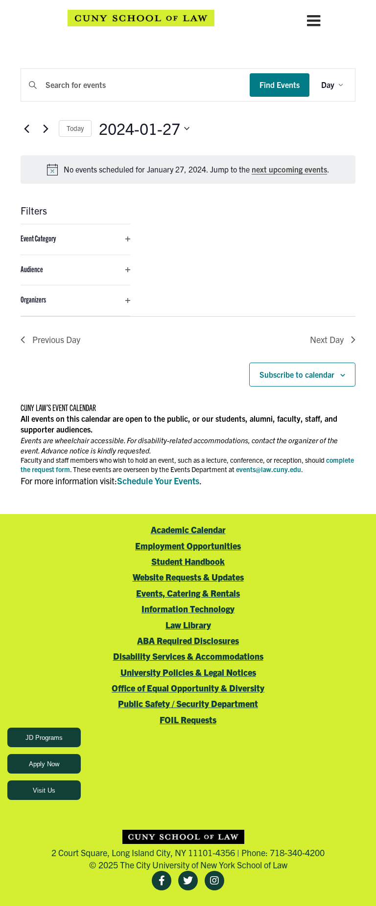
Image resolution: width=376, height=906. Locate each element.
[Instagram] (214, 880)
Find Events (279, 84)
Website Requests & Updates (188, 576)
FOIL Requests (188, 719)
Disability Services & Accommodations (188, 656)
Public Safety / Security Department (188, 703)
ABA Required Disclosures (188, 640)
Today (75, 128)
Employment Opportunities (188, 545)
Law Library (188, 624)
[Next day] (45, 128)
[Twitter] (188, 880)
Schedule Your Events (158, 480)
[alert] (188, 169)
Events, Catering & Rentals (188, 593)
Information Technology (188, 608)
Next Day (327, 339)
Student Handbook (188, 561)
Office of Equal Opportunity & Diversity (188, 687)
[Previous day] (26, 128)
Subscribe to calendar (296, 374)
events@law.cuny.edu (268, 469)
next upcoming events (289, 169)
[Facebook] (161, 880)
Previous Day (56, 339)
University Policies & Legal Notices (188, 672)
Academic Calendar (188, 529)
